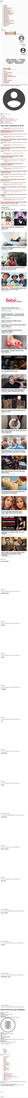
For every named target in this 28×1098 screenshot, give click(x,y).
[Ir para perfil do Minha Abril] (14, 114)
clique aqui (10, 1084)
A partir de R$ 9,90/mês (10, 623)
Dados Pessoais (13, 120)
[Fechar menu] (10, 85)
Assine (5, 71)
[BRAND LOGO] (9, 70)
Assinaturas (11, 118)
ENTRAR (23, 44)
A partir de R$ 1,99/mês (10, 591)
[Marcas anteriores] (1, 3)
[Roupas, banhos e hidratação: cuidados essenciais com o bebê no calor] (14, 137)
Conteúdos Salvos (14, 119)
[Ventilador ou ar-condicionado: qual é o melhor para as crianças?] (14, 177)
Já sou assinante (8, 72)
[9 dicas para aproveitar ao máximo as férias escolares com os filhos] (14, 153)
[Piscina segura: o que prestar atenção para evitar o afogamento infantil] (14, 168)
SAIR (24, 45)
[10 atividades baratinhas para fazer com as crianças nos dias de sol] (14, 161)
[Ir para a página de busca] (26, 45)
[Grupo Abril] (1, 1)
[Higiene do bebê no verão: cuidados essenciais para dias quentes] (14, 145)
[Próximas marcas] (1, 28)
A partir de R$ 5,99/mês (12, 815)
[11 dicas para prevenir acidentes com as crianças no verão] (14, 184)
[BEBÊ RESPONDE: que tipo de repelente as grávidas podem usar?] (14, 128)
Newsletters (11, 123)
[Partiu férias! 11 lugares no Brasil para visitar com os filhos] (14, 192)
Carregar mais (4, 207)
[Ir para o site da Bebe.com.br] (14, 34)
